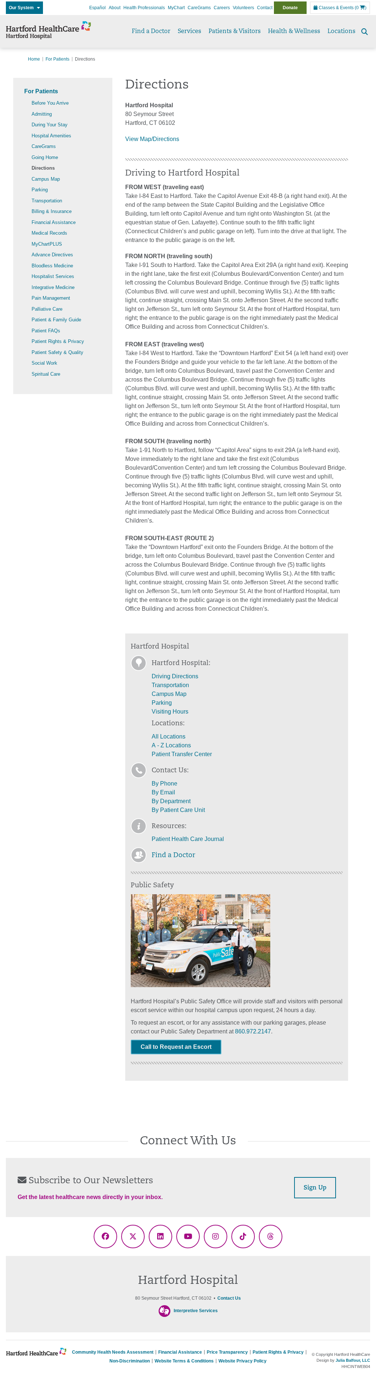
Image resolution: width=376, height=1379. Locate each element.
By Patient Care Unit (178, 810)
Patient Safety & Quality (57, 352)
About (114, 7)
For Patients (57, 59)
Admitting (42, 114)
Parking (40, 189)
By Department (171, 801)
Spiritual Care (46, 374)
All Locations (168, 736)
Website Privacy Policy (242, 1361)
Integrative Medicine (53, 287)
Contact (264, 7)
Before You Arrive (50, 103)
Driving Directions (175, 676)
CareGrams (199, 7)
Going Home (45, 157)
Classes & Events (336, 7)
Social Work (44, 363)
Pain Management (51, 298)
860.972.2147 (253, 1031)
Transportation (47, 200)
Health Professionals (144, 7)
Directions (43, 168)
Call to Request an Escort (176, 1047)
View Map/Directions (152, 139)
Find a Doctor (151, 32)
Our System (23, 7)
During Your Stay (50, 124)
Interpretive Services (196, 1310)
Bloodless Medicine (52, 265)
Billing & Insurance (52, 211)
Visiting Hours (170, 711)
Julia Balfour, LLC (353, 1360)
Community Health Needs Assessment (112, 1352)
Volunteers (243, 7)
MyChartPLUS (47, 244)
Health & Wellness (294, 32)
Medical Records (49, 233)
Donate (290, 7)
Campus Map (46, 179)
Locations (341, 32)
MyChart (176, 7)
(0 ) (360, 7)
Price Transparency (227, 1352)
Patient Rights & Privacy (58, 341)
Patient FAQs (46, 330)
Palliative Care (47, 309)
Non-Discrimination (129, 1361)
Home (34, 59)
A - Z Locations (171, 745)
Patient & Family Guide (56, 319)
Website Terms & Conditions (184, 1361)
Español (97, 7)
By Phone (164, 783)
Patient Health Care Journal (188, 839)
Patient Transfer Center (182, 754)
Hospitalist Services (53, 276)
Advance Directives (52, 254)
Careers (222, 7)
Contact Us (229, 1298)
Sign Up (315, 1188)
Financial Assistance (54, 222)
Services (189, 32)
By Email (163, 792)
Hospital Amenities (51, 135)
